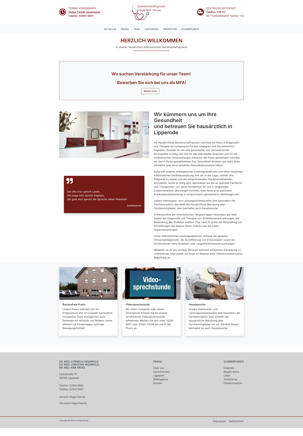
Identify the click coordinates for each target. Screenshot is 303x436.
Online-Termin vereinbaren (84, 12)
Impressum (219, 421)
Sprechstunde (161, 371)
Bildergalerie (160, 379)
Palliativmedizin (233, 383)
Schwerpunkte (190, 29)
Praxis (125, 29)
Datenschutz (236, 421)
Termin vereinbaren (82, 8)
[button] (66, 134)
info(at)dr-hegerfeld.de (73, 403)
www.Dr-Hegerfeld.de (72, 396)
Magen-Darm (231, 371)
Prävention (170, 29)
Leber (227, 375)
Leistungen (151, 29)
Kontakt (157, 383)
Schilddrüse (231, 379)
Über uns (158, 367)
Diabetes (229, 367)
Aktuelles (110, 29)
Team (137, 29)
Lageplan (158, 375)
